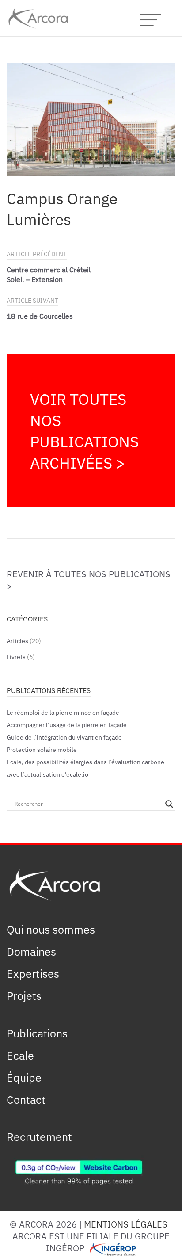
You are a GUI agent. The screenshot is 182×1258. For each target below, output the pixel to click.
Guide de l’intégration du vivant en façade (64, 736)
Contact (26, 1098)
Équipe (24, 1076)
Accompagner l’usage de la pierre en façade (67, 724)
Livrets (16, 656)
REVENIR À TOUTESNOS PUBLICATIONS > (89, 579)
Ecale (20, 1054)
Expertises (33, 972)
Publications (37, 1032)
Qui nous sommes (51, 928)
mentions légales (125, 1224)
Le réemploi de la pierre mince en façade (63, 712)
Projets (24, 995)
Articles (17, 640)
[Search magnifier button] (169, 804)
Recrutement (39, 1136)
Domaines (31, 950)
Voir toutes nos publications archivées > (84, 430)
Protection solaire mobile (42, 749)
